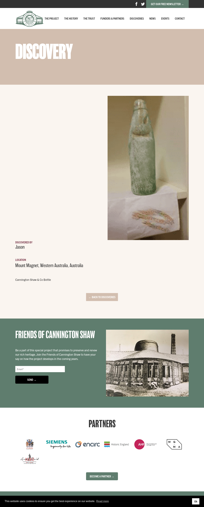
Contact (180, 18)
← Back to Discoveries (102, 297)
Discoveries (137, 18)
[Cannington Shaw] (29, 18)
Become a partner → (102, 476)
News (152, 18)
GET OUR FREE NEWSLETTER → (167, 4)
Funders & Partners (112, 18)
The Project (52, 18)
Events (165, 18)
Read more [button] (102, 501)
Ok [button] (195, 501)
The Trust (89, 18)
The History (71, 18)
